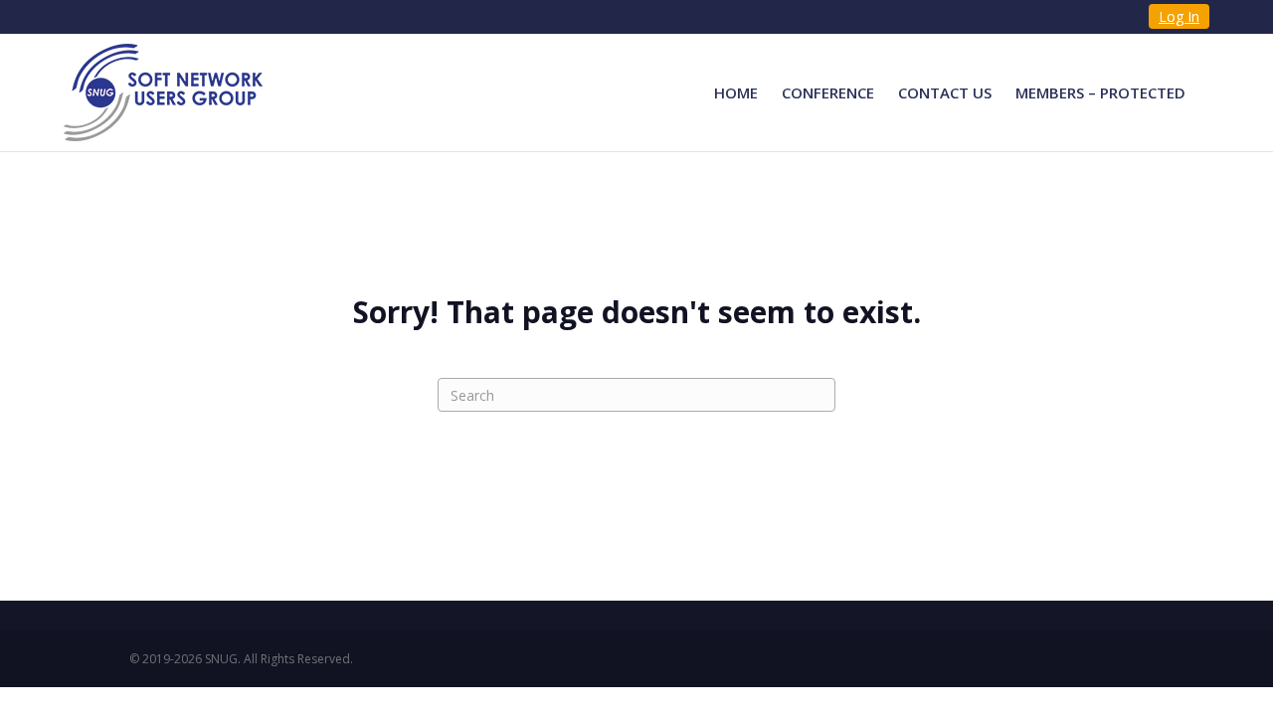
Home (736, 92)
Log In (1179, 16)
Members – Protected (1100, 92)
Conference (828, 92)
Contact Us (945, 92)
